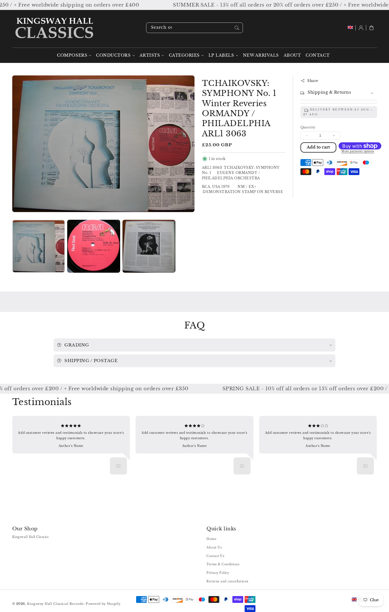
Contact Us (215, 556)
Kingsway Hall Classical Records (55, 604)
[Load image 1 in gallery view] (38, 246)
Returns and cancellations (227, 581)
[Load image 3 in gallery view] (148, 246)
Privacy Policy (217, 573)
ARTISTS (150, 55)
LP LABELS (221, 55)
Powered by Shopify (103, 604)
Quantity (308, 127)
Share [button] (312, 81)
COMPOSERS (72, 55)
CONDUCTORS (113, 55)
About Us (214, 547)
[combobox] (194, 27)
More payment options (357, 151)
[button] (371, 27)
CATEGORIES (184, 55)
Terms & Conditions (222, 564)
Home (211, 539)
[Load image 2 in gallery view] (93, 246)
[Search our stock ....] (237, 27)
